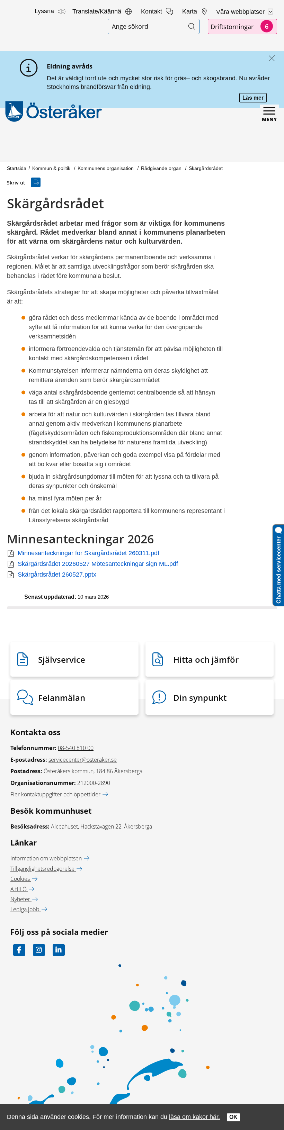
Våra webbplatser (241, 11)
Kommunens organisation (106, 168)
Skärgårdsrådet (206, 168)
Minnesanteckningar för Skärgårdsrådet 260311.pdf (88, 553)
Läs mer (254, 98)
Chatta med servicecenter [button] (279, 569)
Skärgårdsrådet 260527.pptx (57, 574)
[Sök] (191, 26)
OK (233, 1117)
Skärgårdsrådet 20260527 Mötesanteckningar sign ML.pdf (98, 563)
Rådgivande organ (162, 168)
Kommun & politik (52, 168)
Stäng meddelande (270, 58)
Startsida (16, 168)
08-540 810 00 (76, 748)
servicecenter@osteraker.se (82, 759)
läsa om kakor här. (194, 1116)
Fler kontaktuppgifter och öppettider (55, 794)
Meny (269, 119)
